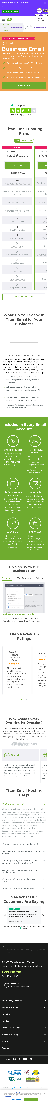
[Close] (44, 1093)
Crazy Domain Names (17, 1088)
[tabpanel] (24, 218)
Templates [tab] (7, 578)
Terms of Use (18, 1092)
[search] (39, 19)
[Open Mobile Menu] (3, 19)
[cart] (42, 19)
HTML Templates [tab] (24, 578)
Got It (31, 1099)
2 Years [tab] (23, 141)
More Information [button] (10, 11)
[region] (24, 218)
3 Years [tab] (30, 141)
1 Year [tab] (17, 141)
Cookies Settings (15, 1099)
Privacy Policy (8, 1096)
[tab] (21, 699)
